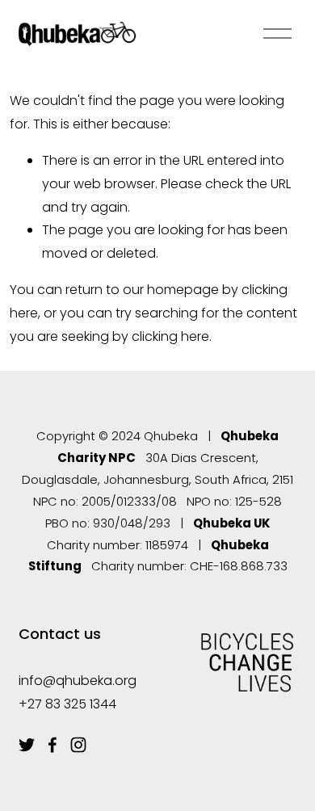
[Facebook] (52, 745)
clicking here (170, 336)
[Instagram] (78, 745)
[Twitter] (27, 745)
